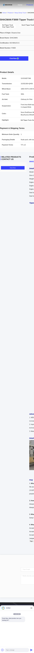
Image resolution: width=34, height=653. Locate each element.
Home (20, 5)
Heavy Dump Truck (20, 12)
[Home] (7, 5)
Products (29, 5)
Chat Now (13, 58)
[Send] (31, 650)
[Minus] (31, 608)
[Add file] (2, 650)
